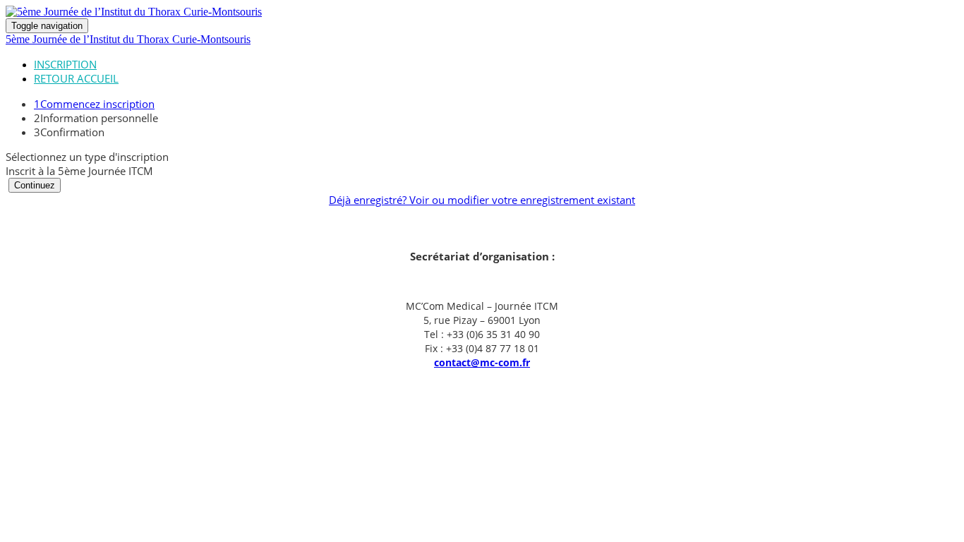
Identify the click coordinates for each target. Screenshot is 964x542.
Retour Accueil (76, 78)
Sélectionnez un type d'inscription (87, 157)
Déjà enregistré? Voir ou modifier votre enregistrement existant (482, 200)
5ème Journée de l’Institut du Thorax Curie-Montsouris (128, 39)
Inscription (65, 64)
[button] (34, 185)
